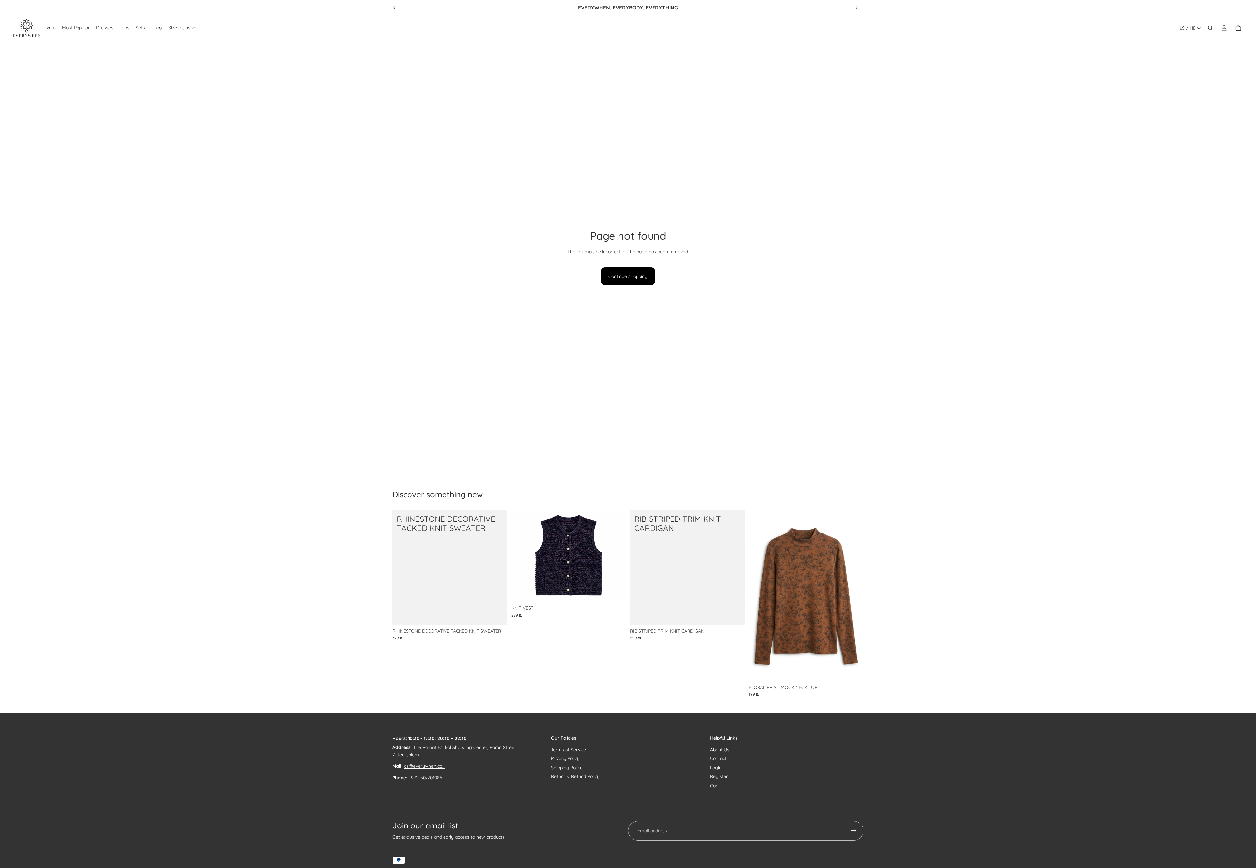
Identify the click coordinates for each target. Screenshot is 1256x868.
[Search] (1210, 28)
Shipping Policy (567, 768)
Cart (714, 786)
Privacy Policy (565, 758)
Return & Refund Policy (575, 776)
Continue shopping (628, 276)
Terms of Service (568, 750)
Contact (718, 758)
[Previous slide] (395, 7)
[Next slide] (856, 7)
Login (716, 768)
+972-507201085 (425, 778)
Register (719, 776)
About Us (719, 750)
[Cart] (1238, 28)
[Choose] (497, 615)
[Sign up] (854, 831)
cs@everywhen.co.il (424, 766)
